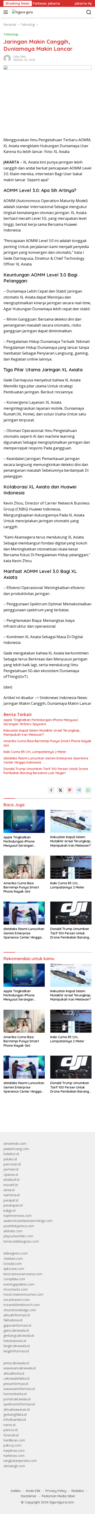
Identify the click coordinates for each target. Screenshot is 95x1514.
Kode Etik (33, 1491)
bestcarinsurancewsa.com (22, 1274)
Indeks (16, 1491)
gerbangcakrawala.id (18, 1335)
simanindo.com (14, 1143)
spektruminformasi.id (19, 1404)
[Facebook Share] (51, 790)
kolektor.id (11, 1154)
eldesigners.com (15, 1253)
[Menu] (6, 12)
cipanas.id (10, 1174)
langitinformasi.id (16, 1351)
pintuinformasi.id (15, 1383)
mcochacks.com (15, 1289)
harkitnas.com (13, 1455)
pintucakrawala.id (16, 1363)
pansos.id (10, 1430)
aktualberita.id (13, 1373)
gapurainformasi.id (17, 1325)
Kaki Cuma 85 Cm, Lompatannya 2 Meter (34, 752)
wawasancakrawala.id (19, 1368)
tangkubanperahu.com (20, 1460)
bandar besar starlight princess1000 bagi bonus (38, 1118)
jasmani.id (10, 1169)
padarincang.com (16, 1149)
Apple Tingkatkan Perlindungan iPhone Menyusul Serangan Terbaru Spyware (40, 722)
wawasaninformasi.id (19, 1389)
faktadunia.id (12, 1320)
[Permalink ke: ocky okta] (7, 58)
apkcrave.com (13, 1268)
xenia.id (9, 1190)
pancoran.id (12, 1164)
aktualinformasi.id (16, 1315)
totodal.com (12, 1263)
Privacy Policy (55, 1491)
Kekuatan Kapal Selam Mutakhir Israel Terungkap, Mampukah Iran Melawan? (41, 732)
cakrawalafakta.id (16, 1378)
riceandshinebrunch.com (21, 1305)
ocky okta (19, 57)
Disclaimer (29, 1496)
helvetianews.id (14, 1341)
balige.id (9, 1210)
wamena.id (11, 1195)
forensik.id (11, 1435)
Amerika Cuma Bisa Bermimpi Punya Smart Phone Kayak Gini (47, 743)
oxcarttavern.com (16, 1299)
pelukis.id (10, 1159)
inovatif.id (10, 1185)
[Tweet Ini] (60, 790)
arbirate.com (12, 1231)
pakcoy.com (12, 1445)
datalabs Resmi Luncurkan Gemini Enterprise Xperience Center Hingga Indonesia (45, 760)
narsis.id (9, 1425)
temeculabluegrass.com (21, 1241)
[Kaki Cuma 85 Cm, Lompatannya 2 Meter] (71, 867)
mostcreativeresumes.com (23, 1294)
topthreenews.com (17, 1215)
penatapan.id (13, 1205)
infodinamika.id (14, 1419)
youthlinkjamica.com (18, 1226)
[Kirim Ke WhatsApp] (88, 790)
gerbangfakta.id (15, 1414)
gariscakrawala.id (16, 1330)
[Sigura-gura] (22, 12)
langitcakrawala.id (16, 1346)
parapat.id (10, 1200)
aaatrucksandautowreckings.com (28, 1220)
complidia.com (14, 1279)
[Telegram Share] (78, 790)
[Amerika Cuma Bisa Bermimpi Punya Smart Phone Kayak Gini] (24, 867)
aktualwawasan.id (16, 1409)
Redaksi (77, 1491)
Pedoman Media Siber (58, 1496)
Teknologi (10, 34)
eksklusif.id (11, 1179)
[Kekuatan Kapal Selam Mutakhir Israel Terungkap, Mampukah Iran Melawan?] (71, 821)
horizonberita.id (15, 1394)
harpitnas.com (14, 1450)
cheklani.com (13, 1258)
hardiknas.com (14, 1440)
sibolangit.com (14, 1466)
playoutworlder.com (18, 1236)
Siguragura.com (61, 1502)
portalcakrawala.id (16, 1399)
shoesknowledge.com (19, 1310)
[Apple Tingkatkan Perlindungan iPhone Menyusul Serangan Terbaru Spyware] (24, 821)
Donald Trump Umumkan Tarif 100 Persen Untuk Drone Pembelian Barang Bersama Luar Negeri (45, 771)
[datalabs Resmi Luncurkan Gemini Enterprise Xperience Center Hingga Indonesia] (24, 913)
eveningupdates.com (18, 1284)
